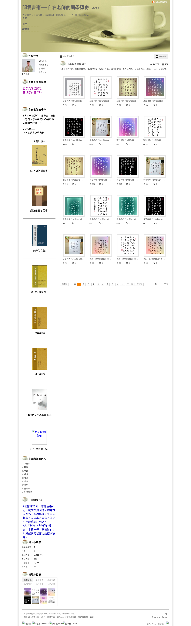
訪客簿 (25, 29)
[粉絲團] (23, 623)
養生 (26, 478)
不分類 (27, 463)
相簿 (24, 24)
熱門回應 (39, 584)
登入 (149, 624)
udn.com (164, 617)
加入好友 (43, 61)
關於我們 (41, 617)
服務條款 (61, 617)
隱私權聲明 (83, 617)
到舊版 (96, 8)
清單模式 (163, 56)
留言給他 (43, 72)
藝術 (26, 485)
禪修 (26, 474)
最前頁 (64, 284)
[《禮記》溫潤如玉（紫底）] (43, 592)
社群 (26, 481)
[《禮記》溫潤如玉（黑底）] (27, 600)
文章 (24, 18)
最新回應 (39, 580)
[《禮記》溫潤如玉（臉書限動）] (27, 592)
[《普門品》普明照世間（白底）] (51, 600)
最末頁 (139, 284)
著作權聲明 (71, 617)
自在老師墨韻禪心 (76, 64)
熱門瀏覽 (28, 584)
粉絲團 (28, 624)
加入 (154, 624)
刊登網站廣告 (30, 617)
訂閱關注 (43, 68)
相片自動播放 (68, 56)
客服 (92, 617)
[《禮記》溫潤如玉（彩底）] (51, 592)
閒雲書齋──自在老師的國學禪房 (55, 7)
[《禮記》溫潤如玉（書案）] (35, 600)
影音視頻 (28, 492)
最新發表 (28, 580)
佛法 (26, 471)
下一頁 (130, 284)
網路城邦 (161, 624)
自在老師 (25, 74)
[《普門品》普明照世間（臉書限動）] (43, 600)
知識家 (27, 488)
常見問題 (51, 617)
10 (122, 284)
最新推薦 (51, 580)
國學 (26, 467)
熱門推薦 (51, 584)
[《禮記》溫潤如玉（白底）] (35, 592)
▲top (165, 614)
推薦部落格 (43, 65)
